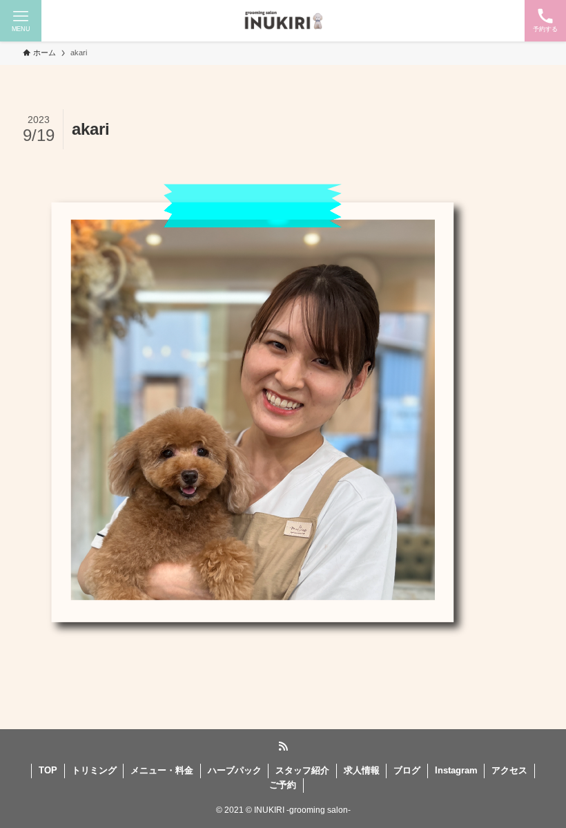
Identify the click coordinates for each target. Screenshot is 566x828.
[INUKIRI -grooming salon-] (283, 20)
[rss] (283, 746)
